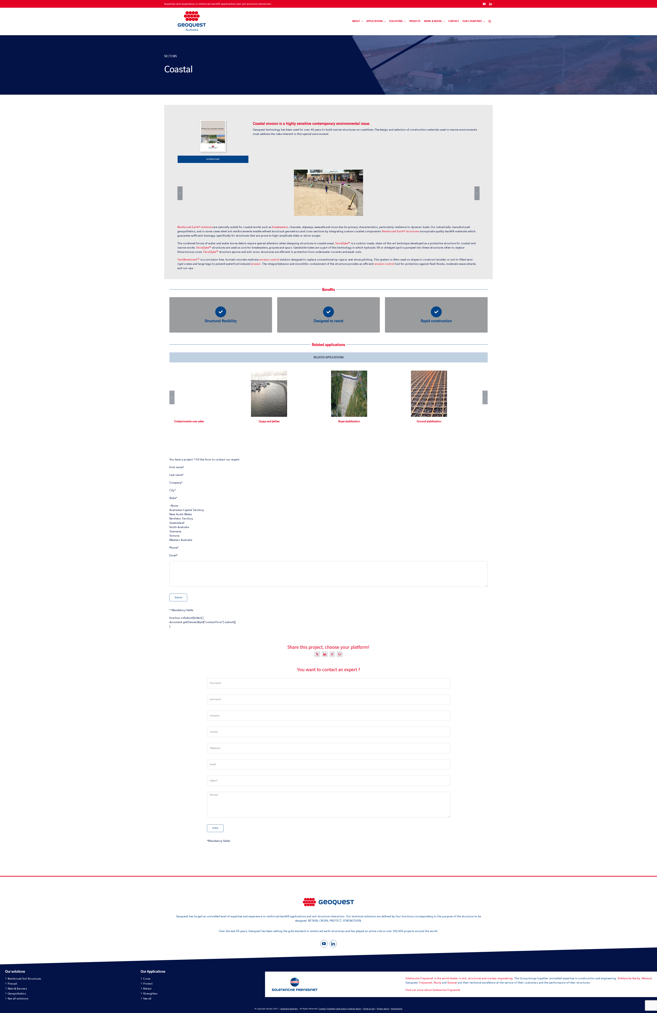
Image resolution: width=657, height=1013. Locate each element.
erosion (256, 264)
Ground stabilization (429, 421)
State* (173, 498)
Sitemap (331, 1009)
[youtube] (484, 4)
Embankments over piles (189, 421)
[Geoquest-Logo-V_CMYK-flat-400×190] (192, 13)
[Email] (340, 654)
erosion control (270, 260)
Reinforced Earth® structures (400, 231)
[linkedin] (490, 4)
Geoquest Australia (289, 1009)
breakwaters (280, 227)
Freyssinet (425, 983)
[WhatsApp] (332, 654)
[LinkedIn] (325, 654)
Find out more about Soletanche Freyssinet (432, 990)
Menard (647, 978)
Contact (322, 1009)
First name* (176, 467)
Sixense (452, 983)
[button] (490, 21)
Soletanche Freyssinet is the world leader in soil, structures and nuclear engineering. (459, 978)
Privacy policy (383, 1009)
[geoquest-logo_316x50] (328, 899)
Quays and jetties (269, 421)
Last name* (176, 475)
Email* (173, 555)
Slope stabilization (349, 421)
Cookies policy (354, 1009)
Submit (178, 597)
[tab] (328, 357)
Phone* (174, 548)
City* (172, 490)
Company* (176, 483)
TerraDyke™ (342, 243)
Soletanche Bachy (629, 978)
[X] (317, 654)
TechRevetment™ (188, 260)
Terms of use (369, 1009)
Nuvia (437, 983)
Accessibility (396, 1009)
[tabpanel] (328, 404)
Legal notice (341, 1009)
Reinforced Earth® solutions (195, 227)
